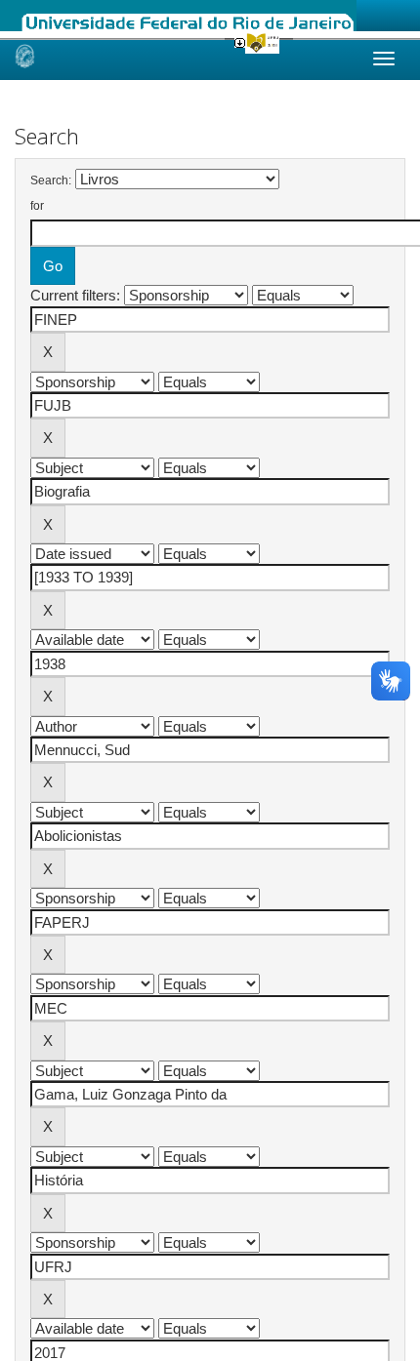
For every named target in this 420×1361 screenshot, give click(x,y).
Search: (50, 180)
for (37, 206)
